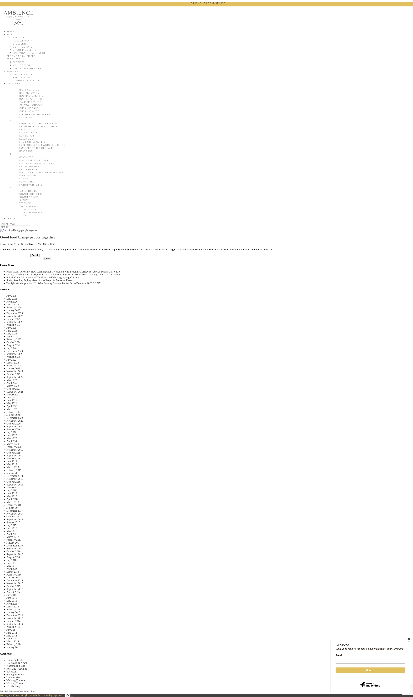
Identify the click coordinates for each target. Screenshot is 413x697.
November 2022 (14, 371)
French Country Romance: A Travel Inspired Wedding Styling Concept (42, 277)
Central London (30, 105)
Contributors (22, 46)
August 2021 (13, 394)
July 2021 (11, 397)
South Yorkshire (31, 194)
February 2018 (13, 505)
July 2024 (11, 348)
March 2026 (12, 304)
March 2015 (12, 606)
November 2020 (14, 420)
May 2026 (11, 298)
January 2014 (13, 647)
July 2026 (11, 295)
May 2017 (11, 531)
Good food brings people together (27, 237)
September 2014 (14, 624)
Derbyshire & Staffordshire (38, 126)
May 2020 (11, 438)
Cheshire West (29, 111)
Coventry (26, 117)
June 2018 (11, 493)
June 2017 (11, 528)
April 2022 (12, 383)
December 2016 (14, 545)
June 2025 (11, 330)
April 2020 (12, 441)
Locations (13, 83)
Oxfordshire (28, 191)
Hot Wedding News (16, 663)
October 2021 (13, 388)
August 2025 (13, 324)
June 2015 (11, 597)
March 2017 (12, 536)
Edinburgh (26, 135)
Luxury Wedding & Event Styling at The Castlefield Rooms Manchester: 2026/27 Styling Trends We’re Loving (63, 274)
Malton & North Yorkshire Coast (42, 172)
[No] (72, 696)
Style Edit (19, 43)
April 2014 (12, 638)
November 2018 (14, 478)
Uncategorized (13, 677)
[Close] (409, 638)
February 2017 (13, 539)
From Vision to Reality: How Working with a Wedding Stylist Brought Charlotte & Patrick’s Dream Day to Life (63, 271)
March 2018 (12, 502)
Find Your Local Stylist (29, 53)
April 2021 (12, 406)
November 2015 (14, 583)
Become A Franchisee (20, 56)
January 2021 (13, 415)
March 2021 (12, 409)
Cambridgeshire (30, 102)
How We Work (22, 40)
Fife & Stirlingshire (32, 142)
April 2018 (12, 499)
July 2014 (11, 629)
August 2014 (13, 627)
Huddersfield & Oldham (35, 148)
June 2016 (11, 563)
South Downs (28, 197)
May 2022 (11, 380)
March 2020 (12, 444)
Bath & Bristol (29, 89)
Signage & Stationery (27, 68)
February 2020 (13, 446)
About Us (12, 34)
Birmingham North (31, 92)
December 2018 (14, 476)
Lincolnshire (28, 169)
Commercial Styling (26, 80)
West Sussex (27, 209)
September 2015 (14, 589)
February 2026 (13, 307)
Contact (12, 218)
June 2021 (11, 400)
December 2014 (14, 615)
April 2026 (12, 301)
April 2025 (12, 336)
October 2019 (13, 452)
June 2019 (11, 461)
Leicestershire (29, 166)
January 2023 (13, 368)
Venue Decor (21, 65)
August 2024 (13, 345)
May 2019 (11, 464)
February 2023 (13, 365)
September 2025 (14, 322)
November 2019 (14, 449)
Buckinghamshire (31, 96)
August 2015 (13, 592)
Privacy (32, 691)
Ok (67, 695)
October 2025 (13, 319)
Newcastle (26, 181)
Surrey (24, 200)
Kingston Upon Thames (34, 160)
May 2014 (11, 635)
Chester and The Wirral (35, 114)
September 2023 (14, 354)
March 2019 (12, 467)
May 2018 (11, 496)
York (22, 215)
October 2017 (13, 516)
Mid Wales (26, 178)
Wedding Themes (15, 683)
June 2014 (11, 632)
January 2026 (13, 310)
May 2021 (11, 403)
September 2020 (14, 426)
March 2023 (12, 362)
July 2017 (11, 525)
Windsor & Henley (31, 212)
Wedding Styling (24, 74)
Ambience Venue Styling (16, 244)
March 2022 (12, 385)
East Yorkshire (29, 132)
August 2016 (13, 557)
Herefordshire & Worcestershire (42, 145)
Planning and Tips (15, 665)
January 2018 (13, 507)
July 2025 (11, 327)
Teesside (25, 203)
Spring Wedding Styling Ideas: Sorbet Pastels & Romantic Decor (39, 280)
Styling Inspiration (15, 674)
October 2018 (13, 481)
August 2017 (13, 522)
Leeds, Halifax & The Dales (36, 163)
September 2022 (14, 377)
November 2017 (14, 513)
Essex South (27, 138)
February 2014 (13, 644)
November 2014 (14, 618)
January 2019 (13, 473)
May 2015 (11, 600)
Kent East (25, 151)
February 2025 (13, 339)
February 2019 (13, 470)
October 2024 (13, 342)
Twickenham (27, 206)
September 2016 (14, 554)
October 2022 (13, 374)
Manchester (27, 175)
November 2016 (14, 548)
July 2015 (11, 595)
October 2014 (13, 621)
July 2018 (11, 490)
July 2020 (11, 432)
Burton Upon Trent (32, 99)
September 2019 (14, 455)
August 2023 (13, 356)
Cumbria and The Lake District (39, 123)
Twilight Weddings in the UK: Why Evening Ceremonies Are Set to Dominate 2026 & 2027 (53, 283)
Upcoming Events (24, 50)
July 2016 (11, 560)
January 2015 (13, 612)
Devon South (28, 129)
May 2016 (11, 566)
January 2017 (13, 542)
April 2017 (12, 534)
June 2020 (11, 435)
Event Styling (22, 77)
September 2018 (14, 484)
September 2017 (14, 519)
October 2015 (13, 586)
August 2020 (13, 429)
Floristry (19, 62)
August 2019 (13, 458)
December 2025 (14, 313)
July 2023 (11, 359)
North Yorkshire (31, 184)
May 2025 (11, 333)
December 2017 (14, 510)
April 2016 (12, 568)
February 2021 (13, 412)
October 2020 (13, 423)
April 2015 (12, 603)
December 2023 (14, 351)
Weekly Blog (13, 686)
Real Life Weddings (16, 668)
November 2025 (14, 316)
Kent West (26, 157)
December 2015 (14, 580)
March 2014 (12, 641)
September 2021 (14, 391)
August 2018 (13, 487)
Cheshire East (28, 108)
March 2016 (12, 571)
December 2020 (14, 417)
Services (12, 71)
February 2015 (13, 609)
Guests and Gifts (14, 660)
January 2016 (13, 577)
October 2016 (13, 551)
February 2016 (13, 574)
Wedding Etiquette (15, 680)
